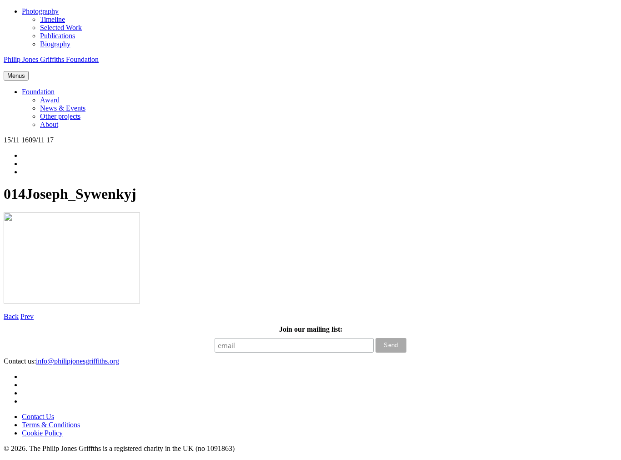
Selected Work (61, 27)
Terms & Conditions (51, 425)
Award (50, 100)
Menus (16, 75)
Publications (57, 36)
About (49, 124)
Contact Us (38, 416)
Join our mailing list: (310, 329)
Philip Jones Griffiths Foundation (51, 59)
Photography (40, 11)
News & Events (62, 108)
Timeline (52, 19)
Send (391, 345)
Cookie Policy (42, 433)
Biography (55, 44)
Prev (27, 316)
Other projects (60, 116)
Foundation (38, 92)
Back (11, 316)
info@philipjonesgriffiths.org (77, 361)
